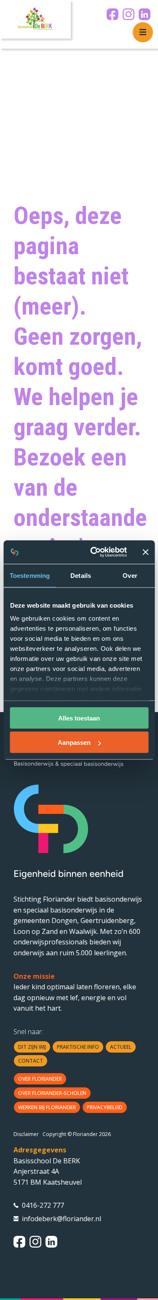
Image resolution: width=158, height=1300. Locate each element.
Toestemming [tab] (30, 575)
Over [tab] (130, 575)
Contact (30, 1060)
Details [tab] (80, 575)
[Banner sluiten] (145, 552)
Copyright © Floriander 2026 (77, 1134)
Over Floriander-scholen (52, 1093)
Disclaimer (26, 1134)
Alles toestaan (79, 717)
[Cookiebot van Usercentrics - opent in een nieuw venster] (94, 552)
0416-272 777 (43, 1205)
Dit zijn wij (32, 1046)
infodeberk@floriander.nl (61, 1218)
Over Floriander (40, 1078)
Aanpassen (74, 742)
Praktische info (78, 1046)
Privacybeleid (105, 1107)
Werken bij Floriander (47, 1107)
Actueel (120, 1046)
